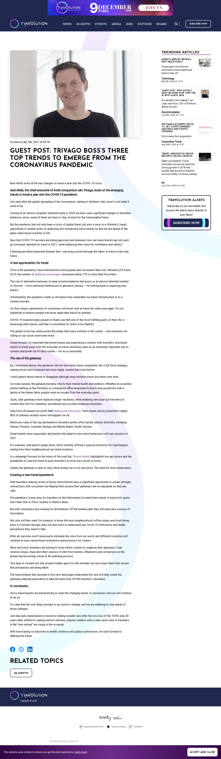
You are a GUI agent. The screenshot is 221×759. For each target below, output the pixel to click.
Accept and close (202, 752)
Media (116, 24)
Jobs (129, 24)
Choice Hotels (81, 456)
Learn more (80, 752)
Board (161, 24)
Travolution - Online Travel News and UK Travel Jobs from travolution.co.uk (28, 695)
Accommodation (171, 112)
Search (176, 23)
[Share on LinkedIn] (29, 651)
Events (101, 24)
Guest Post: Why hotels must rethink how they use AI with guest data (179, 93)
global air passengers (48, 274)
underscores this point (67, 411)
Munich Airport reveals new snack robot (176, 60)
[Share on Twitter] (21, 651)
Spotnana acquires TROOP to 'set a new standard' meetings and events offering (178, 128)
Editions (145, 24)
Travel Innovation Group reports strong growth (177, 155)
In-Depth (21, 673)
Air (163, 183)
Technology (168, 78)
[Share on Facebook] (12, 651)
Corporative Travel (172, 142)
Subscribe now (198, 24)
